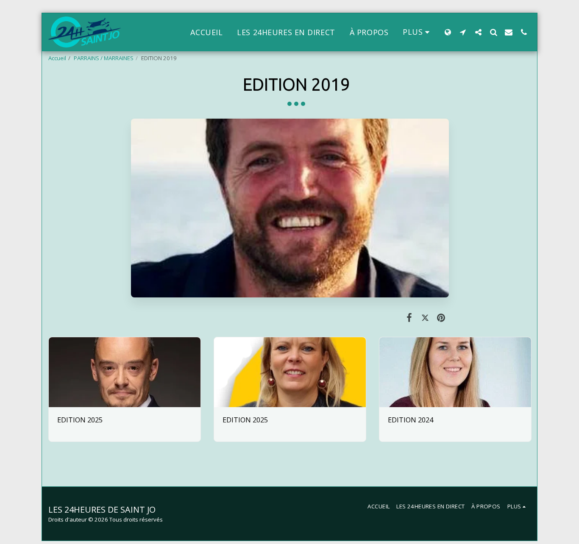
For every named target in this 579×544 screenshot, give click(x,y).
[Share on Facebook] (409, 317)
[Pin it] (441, 317)
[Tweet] (425, 317)
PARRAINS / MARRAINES (104, 58)
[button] (463, 32)
